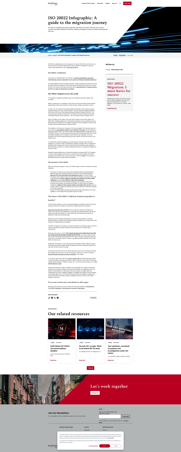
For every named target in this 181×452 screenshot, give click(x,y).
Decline (116, 445)
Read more (53, 360)
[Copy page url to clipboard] (49, 298)
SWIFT (84, 155)
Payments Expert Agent (88, 3)
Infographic (122, 55)
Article (115, 55)
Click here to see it (72, 67)
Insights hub (87, 430)
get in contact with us (74, 258)
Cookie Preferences (93, 445)
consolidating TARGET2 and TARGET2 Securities (70, 130)
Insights (107, 3)
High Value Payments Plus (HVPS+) (58, 210)
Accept (104, 445)
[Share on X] (55, 298)
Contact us (95, 393)
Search (120, 3)
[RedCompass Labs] (52, 3)
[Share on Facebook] (58, 298)
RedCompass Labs (108, 427)
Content (86, 427)
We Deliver (100, 3)
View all (90, 368)
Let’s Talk (127, 3)
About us (114, 3)
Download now (112, 108)
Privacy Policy (110, 438)
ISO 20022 (93, 297)
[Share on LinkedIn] (52, 298)
